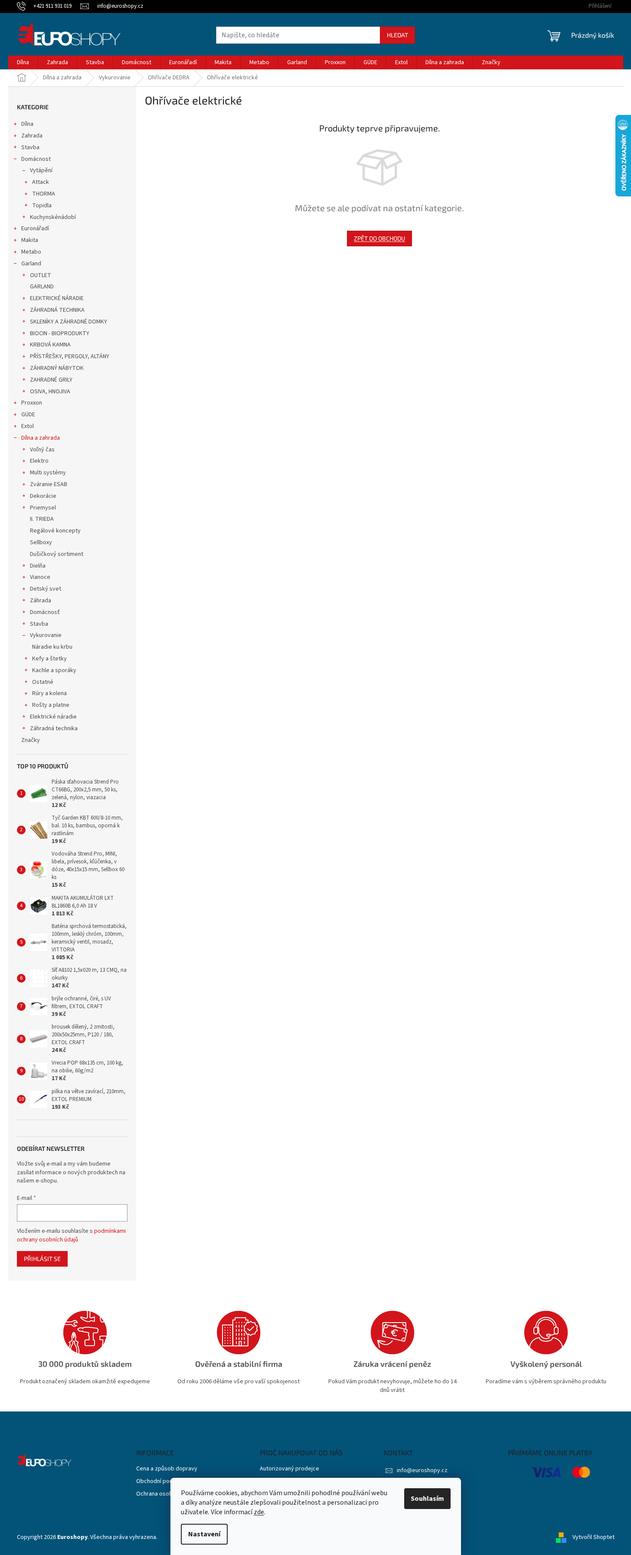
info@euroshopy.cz (422, 1470)
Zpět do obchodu (379, 238)
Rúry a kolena (49, 693)
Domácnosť (45, 612)
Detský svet (45, 589)
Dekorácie (43, 496)
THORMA (43, 193)
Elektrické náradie (53, 716)
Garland (31, 263)
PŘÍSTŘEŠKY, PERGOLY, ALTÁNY (69, 356)
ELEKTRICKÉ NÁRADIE (57, 298)
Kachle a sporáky (54, 670)
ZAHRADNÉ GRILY (51, 380)
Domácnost (36, 159)
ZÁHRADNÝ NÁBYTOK (57, 368)
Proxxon (31, 403)
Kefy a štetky (49, 658)
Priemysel (43, 507)
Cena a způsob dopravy (166, 1469)
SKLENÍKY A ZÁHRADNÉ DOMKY (68, 321)
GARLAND (42, 286)
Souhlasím (427, 1498)
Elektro (39, 461)
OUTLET (40, 275)
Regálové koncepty (55, 530)
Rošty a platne (50, 705)
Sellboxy (41, 542)
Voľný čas (42, 449)
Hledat (397, 35)
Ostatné (42, 682)
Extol (27, 426)
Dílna (27, 124)
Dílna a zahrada (40, 438)
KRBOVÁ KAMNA (50, 344)
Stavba (30, 147)
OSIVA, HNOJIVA (50, 391)
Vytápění (41, 170)
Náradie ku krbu (52, 647)
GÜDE (28, 414)
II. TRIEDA (42, 519)
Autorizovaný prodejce (289, 1469)
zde (259, 1512)
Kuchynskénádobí (53, 217)
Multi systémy (48, 472)
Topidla (42, 205)
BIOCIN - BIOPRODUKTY (59, 333)
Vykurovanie (46, 635)
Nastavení (204, 1534)
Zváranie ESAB (48, 484)
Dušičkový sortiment (56, 554)
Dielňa (38, 566)
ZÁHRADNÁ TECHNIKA (57, 310)
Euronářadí (35, 228)
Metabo (31, 252)
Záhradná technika (54, 728)
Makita (29, 240)
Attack (40, 182)
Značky (30, 740)
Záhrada (40, 600)
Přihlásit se (42, 1258)
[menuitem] (23, 62)
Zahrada (32, 135)
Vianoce (40, 577)
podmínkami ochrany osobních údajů (71, 1235)
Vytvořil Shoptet (593, 1537)
